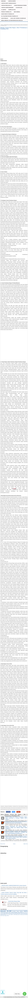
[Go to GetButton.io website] (24, 996)
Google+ (18, 811)
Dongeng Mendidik (16, 913)
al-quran (3, 9)
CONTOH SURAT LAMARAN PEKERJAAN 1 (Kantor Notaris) (13, 885)
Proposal (12, 912)
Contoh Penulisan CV (6, 5)
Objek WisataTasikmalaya (8, 913)
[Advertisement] (14, 44)
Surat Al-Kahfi (25, 914)
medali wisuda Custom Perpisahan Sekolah (12, 20)
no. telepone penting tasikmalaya (9, 16)
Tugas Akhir (7, 915)
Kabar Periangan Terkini (20, 5)
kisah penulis (4, 18)
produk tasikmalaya (6, 11)
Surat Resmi (25, 912)
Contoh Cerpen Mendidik (7, 7)
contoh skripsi (12, 1)
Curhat (1, 913)
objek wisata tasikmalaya (7, 14)
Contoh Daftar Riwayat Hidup (14, 901)
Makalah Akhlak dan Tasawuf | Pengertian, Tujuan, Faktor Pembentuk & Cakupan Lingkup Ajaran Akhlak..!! (16, 818)
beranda (3, 1)
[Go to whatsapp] (24, 994)
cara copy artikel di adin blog (18, 18)
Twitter (13, 811)
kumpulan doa (12, 9)
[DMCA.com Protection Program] (2, 994)
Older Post (25, 843)
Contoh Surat (15, 911)
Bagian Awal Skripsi (19, 912)
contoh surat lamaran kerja (8, 3)
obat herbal (17, 11)
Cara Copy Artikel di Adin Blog (11, 914)
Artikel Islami (3, 912)
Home (2, 24)
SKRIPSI (26, 911)
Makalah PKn (6, 24)
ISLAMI (9, 911)
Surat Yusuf (2, 915)
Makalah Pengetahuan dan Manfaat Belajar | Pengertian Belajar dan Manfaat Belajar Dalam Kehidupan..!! (16, 827)
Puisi (5, 914)
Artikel (21, 911)
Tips (9, 912)
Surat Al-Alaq (20, 914)
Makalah (2, 806)
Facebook (8, 811)
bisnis (7, 912)
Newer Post (2, 843)
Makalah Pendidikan (8, 806)
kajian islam (19, 7)
